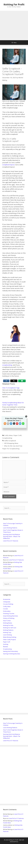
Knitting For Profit (14, 4)
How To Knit (7, 621)
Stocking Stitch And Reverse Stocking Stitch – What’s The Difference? (11, 536)
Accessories (6, 599)
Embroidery (6, 611)
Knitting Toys (7, 632)
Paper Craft (17, 435)
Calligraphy (6, 602)
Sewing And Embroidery (10, 651)
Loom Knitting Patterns (10, 528)
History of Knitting (8, 618)
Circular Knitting (8, 604)
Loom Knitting (7, 635)
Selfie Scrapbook (10, 441)
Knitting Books (7, 623)
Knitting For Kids (8, 625)
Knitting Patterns (8, 630)
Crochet (5, 609)
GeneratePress (14, 841)
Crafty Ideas (8, 435)
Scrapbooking (7, 438)
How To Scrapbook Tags (10, 388)
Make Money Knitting (9, 637)
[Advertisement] (14, 25)
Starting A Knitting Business (11, 654)
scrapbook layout (8, 165)
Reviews (5, 646)
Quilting (5, 644)
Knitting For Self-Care (9, 628)
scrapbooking (7, 365)
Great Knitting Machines (10, 616)
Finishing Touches (8, 613)
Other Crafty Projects (9, 639)
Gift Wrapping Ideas (11, 443)
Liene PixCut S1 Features (10, 541)
